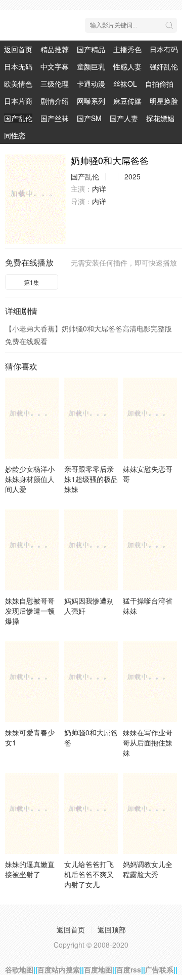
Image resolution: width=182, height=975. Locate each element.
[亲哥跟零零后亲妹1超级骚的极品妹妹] (91, 418)
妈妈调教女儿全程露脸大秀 (147, 869)
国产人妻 (124, 118)
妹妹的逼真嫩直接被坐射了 (30, 869)
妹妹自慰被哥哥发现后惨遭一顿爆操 (30, 610)
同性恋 (14, 135)
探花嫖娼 (160, 118)
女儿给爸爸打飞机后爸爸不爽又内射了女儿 (89, 874)
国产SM (89, 118)
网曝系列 (91, 100)
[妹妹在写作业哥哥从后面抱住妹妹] (150, 681)
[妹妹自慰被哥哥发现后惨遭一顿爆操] (32, 549)
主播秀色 (127, 49)
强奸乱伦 (164, 66)
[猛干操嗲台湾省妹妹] (150, 549)
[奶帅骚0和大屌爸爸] (35, 199)
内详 (99, 188)
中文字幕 (54, 66)
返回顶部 (112, 929)
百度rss (128, 969)
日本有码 (164, 49)
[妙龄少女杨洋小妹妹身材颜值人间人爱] (32, 418)
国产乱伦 (18, 118)
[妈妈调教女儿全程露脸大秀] (150, 813)
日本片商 (18, 100)
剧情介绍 (54, 100)
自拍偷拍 (159, 83)
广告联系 (159, 969)
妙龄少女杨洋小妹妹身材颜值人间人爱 (30, 479)
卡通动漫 (91, 83)
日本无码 (18, 66)
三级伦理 (54, 83)
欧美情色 (18, 83)
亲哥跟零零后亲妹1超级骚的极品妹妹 (91, 479)
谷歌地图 (19, 969)
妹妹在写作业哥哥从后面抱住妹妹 (147, 742)
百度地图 (98, 969)
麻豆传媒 (127, 100)
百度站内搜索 (58, 969)
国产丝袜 (54, 118)
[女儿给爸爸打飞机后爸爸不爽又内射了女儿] (91, 813)
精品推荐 (54, 49)
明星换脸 (164, 100)
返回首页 (18, 49)
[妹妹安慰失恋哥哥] (150, 418)
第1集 (31, 282)
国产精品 (91, 49)
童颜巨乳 (91, 66)
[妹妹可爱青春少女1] (32, 681)
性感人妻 (127, 66)
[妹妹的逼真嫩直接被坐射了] (32, 813)
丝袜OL (125, 83)
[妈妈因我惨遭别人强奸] (91, 549)
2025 (132, 176)
